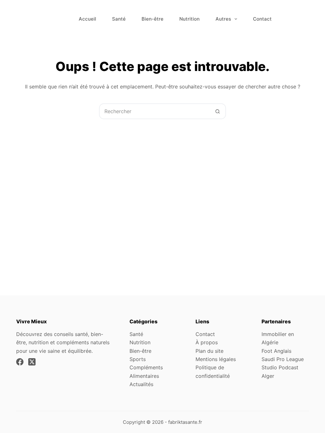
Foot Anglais (276, 351)
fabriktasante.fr (185, 422)
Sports (137, 359)
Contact (262, 19)
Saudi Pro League (283, 359)
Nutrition (189, 19)
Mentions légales (216, 359)
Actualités (141, 384)
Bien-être (152, 19)
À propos (207, 342)
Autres (223, 19)
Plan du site (209, 351)
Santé (119, 19)
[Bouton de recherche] (217, 111)
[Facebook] (19, 361)
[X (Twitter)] (32, 361)
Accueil (87, 19)
